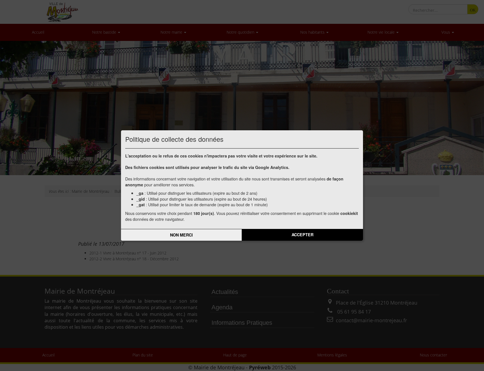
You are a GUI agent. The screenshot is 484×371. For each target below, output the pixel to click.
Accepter (302, 234)
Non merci (181, 235)
